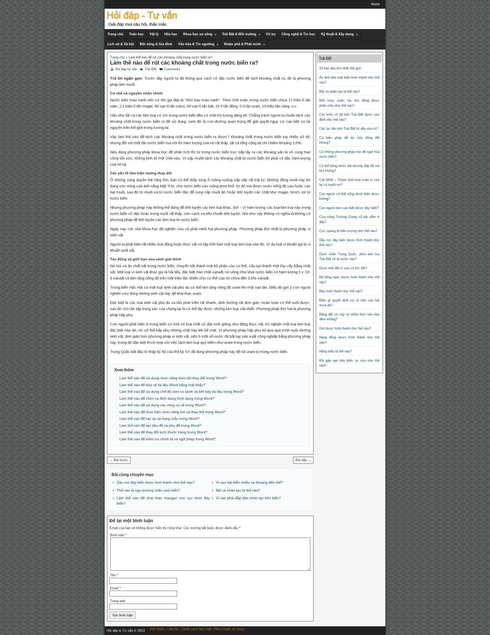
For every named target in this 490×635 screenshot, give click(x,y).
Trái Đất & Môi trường (239, 34)
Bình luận (118, 535)
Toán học (136, 34)
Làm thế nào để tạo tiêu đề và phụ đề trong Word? (160, 425)
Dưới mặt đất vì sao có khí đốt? (343, 268)
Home (375, 4)
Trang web (117, 601)
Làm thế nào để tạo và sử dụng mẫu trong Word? (159, 419)
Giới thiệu (157, 629)
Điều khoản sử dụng (229, 629)
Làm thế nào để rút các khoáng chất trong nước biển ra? (184, 62)
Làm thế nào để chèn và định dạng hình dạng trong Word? (166, 398)
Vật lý (154, 34)
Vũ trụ (271, 34)
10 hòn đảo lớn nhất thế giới (340, 68)
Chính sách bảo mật (196, 629)
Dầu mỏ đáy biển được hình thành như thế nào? (156, 482)
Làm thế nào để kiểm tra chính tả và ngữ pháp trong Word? (167, 439)
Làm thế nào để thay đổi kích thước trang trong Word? (163, 432)
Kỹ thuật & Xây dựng (337, 34)
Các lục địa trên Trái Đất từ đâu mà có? (348, 128)
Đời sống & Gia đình (156, 44)
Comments (172, 69)
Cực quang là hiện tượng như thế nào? (348, 231)
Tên (114, 575)
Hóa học (170, 34)
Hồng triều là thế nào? (335, 351)
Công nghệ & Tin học (298, 34)
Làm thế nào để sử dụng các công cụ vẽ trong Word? (162, 405)
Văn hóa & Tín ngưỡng (196, 44)
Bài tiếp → (303, 460)
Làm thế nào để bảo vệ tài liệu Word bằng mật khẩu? (162, 385)
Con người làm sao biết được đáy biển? (349, 208)
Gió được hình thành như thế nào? (345, 328)
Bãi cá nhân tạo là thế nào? (238, 490)
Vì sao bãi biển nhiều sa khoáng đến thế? (249, 482)
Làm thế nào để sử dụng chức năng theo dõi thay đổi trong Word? (172, 378)
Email (115, 588)
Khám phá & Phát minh (242, 44)
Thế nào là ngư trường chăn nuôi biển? (148, 490)
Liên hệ (172, 629)
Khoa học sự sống (197, 34)
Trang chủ (115, 34)
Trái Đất (150, 69)
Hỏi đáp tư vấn (126, 69)
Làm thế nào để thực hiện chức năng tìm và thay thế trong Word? (172, 412)
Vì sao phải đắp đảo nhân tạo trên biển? (248, 498)
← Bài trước (118, 460)
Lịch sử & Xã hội (120, 44)
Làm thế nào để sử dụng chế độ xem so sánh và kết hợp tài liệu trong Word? (181, 391)
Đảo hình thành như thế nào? (340, 291)
